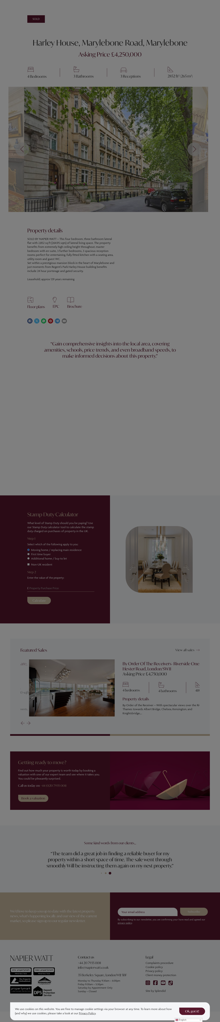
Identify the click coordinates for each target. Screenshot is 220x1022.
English (182, 1020)
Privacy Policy (87, 1013)
